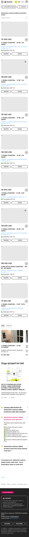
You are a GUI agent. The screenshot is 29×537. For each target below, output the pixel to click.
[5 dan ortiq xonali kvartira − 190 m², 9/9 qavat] (14, 268)
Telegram (7, 523)
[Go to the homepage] (8, 2)
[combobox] (19, 2)
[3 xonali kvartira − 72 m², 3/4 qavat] (14, 81)
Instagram (19, 523)
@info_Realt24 (14, 518)
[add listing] (16, 2)
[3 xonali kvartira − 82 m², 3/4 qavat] (14, 44)
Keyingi (3, 477)
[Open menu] (2, 2)
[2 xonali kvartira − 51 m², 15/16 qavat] (14, 305)
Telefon (5, 54)
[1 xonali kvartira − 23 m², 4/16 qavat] (14, 193)
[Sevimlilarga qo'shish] (26, 39)
